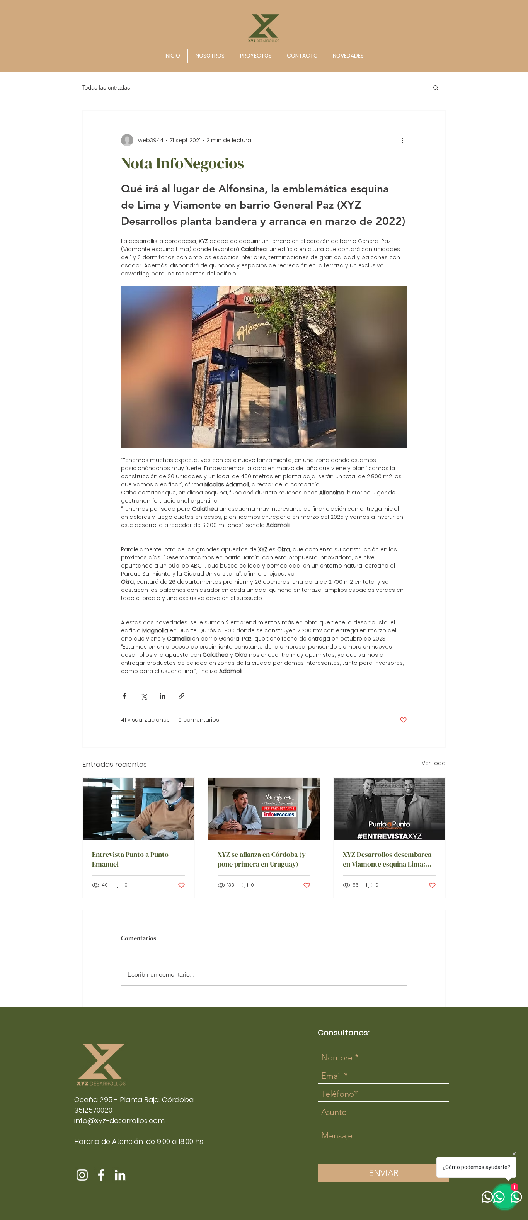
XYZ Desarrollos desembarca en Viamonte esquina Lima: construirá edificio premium (387, 859)
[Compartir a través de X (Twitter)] (143, 696)
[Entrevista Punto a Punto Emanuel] (138, 809)
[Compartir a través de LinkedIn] (162, 696)
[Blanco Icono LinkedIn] (120, 1175)
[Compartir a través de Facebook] (124, 696)
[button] (435, 87)
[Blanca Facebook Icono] (101, 1175)
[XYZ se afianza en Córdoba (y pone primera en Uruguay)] (264, 809)
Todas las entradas (106, 87)
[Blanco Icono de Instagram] (82, 1175)
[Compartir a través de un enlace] (181, 696)
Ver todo (434, 763)
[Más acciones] (402, 140)
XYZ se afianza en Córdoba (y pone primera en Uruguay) (262, 859)
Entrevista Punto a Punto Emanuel (130, 859)
